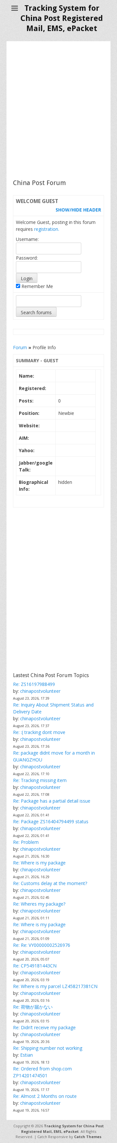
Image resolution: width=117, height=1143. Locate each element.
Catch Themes (87, 1136)
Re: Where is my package (39, 863)
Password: (27, 258)
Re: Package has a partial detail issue (51, 801)
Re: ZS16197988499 (34, 684)
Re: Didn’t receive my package (44, 1027)
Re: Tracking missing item (40, 780)
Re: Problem (26, 842)
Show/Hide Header (78, 210)
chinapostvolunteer (40, 691)
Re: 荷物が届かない (33, 1007)
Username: (27, 239)
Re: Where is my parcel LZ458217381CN (55, 986)
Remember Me (36, 286)
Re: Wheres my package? (39, 904)
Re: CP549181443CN (35, 966)
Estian (26, 1055)
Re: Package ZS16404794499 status (50, 821)
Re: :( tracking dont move (39, 732)
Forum (20, 347)
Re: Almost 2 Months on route (45, 1096)
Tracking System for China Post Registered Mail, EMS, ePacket (61, 18)
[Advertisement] (58, 110)
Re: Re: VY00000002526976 (41, 945)
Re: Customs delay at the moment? (50, 883)
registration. (46, 229)
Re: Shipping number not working (47, 1048)
